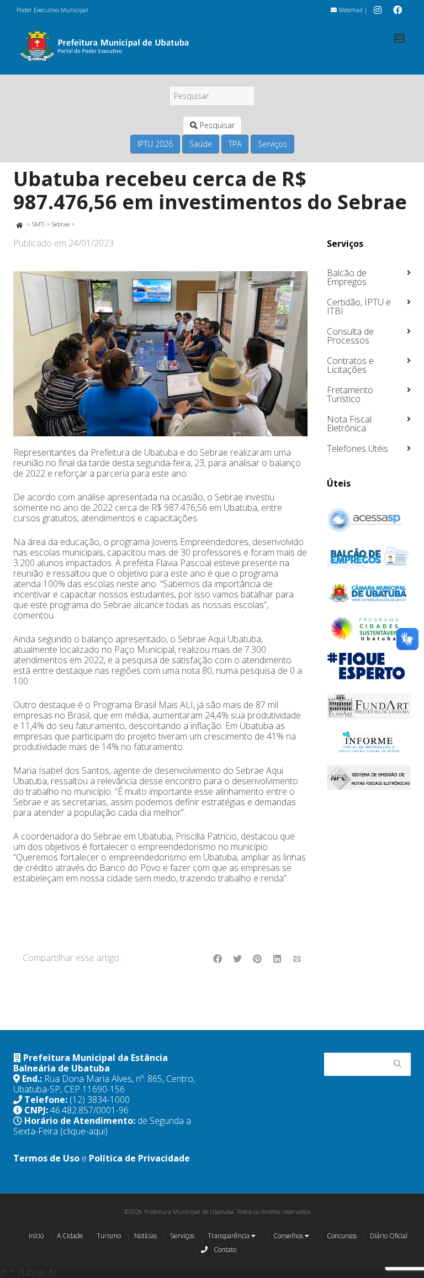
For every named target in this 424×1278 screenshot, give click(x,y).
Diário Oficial (388, 1235)
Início (36, 1235)
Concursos (342, 1235)
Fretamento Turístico (350, 394)
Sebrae (61, 224)
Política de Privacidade (139, 1158)
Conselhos (289, 1235)
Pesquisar (216, 125)
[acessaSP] (369, 520)
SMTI (38, 224)
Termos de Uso (46, 1158)
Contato (224, 1249)
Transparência (229, 1235)
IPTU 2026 (155, 144)
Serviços (272, 144)
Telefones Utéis (357, 448)
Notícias (145, 1235)
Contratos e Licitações (350, 365)
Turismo (109, 1235)
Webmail (350, 10)
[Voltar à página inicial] (19, 224)
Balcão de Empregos (347, 277)
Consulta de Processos (350, 335)
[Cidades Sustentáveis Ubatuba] (369, 629)
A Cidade (70, 1235)
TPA (235, 144)
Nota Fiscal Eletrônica (349, 423)
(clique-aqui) (84, 1131)
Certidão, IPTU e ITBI (359, 306)
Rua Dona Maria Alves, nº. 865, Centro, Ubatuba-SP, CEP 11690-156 (104, 1084)
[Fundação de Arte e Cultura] (369, 706)
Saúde (200, 144)
